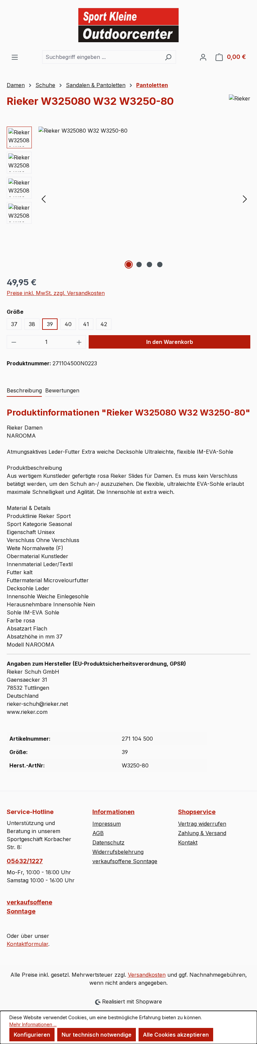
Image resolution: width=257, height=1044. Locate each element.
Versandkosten (147, 974)
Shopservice (197, 811)
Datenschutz (108, 842)
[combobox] (101, 57)
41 (86, 324)
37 (14, 324)
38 (32, 324)
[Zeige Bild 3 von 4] (149, 264)
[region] (128, 199)
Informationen (113, 811)
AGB (98, 833)
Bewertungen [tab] (62, 390)
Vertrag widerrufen (202, 823)
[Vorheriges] (43, 199)
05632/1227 (25, 861)
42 (103, 324)
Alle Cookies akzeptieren (176, 1034)
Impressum (106, 823)
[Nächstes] (245, 199)
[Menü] (15, 57)
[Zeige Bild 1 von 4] (129, 264)
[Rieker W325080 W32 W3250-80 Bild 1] (144, 199)
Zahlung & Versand (202, 833)
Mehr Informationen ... (33, 1024)
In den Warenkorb (169, 342)
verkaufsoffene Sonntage (29, 907)
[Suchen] (168, 57)
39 (50, 324)
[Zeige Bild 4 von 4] (160, 264)
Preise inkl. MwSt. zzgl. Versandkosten (56, 293)
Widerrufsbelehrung (118, 851)
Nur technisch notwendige (97, 1034)
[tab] (24, 391)
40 (68, 324)
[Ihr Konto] (203, 57)
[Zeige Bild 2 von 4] (139, 264)
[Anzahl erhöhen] (79, 342)
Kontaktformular (27, 944)
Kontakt (187, 842)
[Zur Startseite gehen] (128, 25)
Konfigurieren (32, 1034)
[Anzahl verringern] (14, 342)
